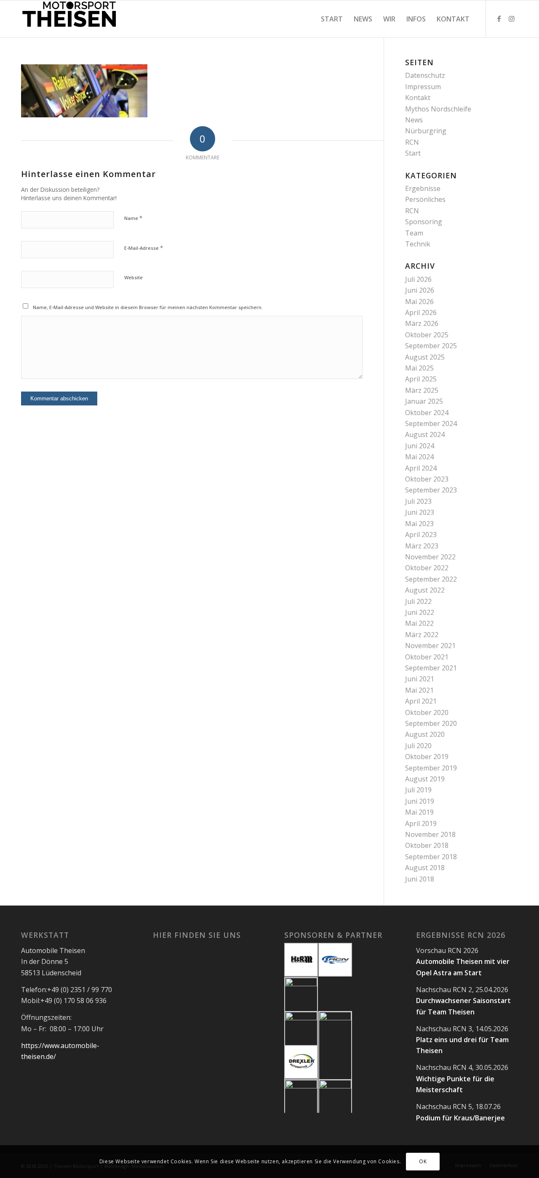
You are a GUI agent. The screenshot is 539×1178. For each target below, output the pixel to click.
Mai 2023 (419, 523)
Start (413, 153)
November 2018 (430, 834)
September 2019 (431, 768)
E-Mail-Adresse (143, 247)
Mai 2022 (419, 623)
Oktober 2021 (426, 657)
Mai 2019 (419, 812)
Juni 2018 (419, 879)
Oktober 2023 (426, 479)
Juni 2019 (419, 801)
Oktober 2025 (426, 334)
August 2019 (425, 779)
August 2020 (425, 734)
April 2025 (421, 379)
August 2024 (425, 434)
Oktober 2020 (426, 712)
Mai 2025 (419, 368)
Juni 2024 (419, 445)
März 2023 (421, 546)
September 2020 (431, 723)
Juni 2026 (419, 290)
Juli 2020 (418, 745)
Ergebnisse (422, 188)
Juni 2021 (419, 678)
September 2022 (431, 579)
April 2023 (421, 534)
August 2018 (425, 867)
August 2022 (425, 590)
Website (133, 277)
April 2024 (421, 468)
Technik (417, 244)
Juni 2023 (419, 512)
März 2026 (421, 323)
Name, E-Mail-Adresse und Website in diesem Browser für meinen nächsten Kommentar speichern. (148, 307)
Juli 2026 (418, 279)
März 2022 (421, 634)
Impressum (423, 86)
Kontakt (417, 97)
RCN (412, 142)
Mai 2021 (419, 690)
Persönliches (425, 199)
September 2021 (431, 667)
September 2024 (431, 423)
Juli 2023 (418, 501)
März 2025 (421, 390)
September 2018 (431, 856)
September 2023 (431, 490)
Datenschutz (425, 75)
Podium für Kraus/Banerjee (460, 1117)
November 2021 (430, 645)
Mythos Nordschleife (438, 109)
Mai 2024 (419, 456)
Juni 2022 (419, 612)
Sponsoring (423, 221)
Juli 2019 (418, 789)
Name (133, 218)
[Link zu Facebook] (499, 18)
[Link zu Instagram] (511, 18)
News (414, 119)
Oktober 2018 (426, 845)
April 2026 (421, 312)
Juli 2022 (418, 601)
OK (423, 1161)
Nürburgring (425, 130)
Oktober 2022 (426, 567)
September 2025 (431, 345)
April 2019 (421, 823)
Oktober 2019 (426, 756)
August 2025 (425, 357)
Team (414, 233)
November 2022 (430, 556)
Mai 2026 (419, 301)
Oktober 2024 (426, 412)
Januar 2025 (424, 401)
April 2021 (421, 701)
